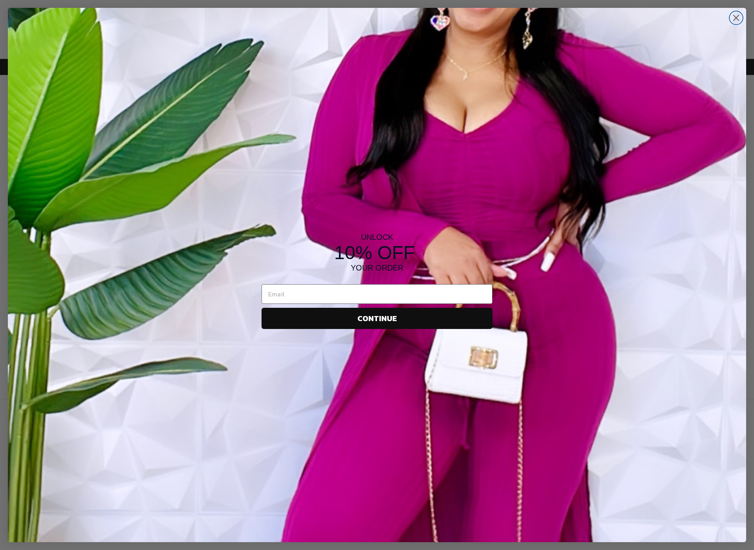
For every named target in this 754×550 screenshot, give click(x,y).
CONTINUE (377, 318)
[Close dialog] (736, 18)
